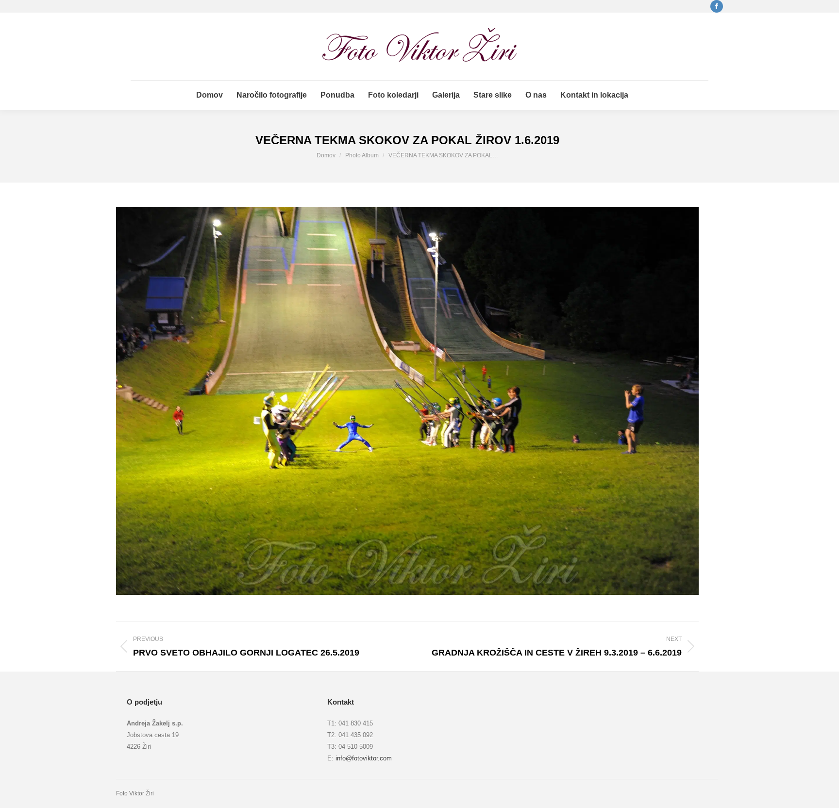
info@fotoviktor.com (364, 758)
